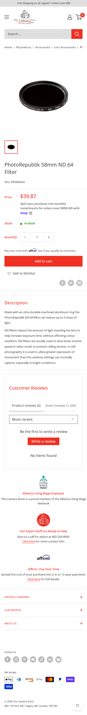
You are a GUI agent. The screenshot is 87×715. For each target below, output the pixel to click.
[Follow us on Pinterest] (24, 659)
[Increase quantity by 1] (49, 237)
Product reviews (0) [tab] (26, 405)
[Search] (77, 34)
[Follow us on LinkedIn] (50, 659)
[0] (79, 17)
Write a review (43, 441)
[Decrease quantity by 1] (25, 237)
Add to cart (43, 261)
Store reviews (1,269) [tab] (60, 405)
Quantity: (11, 237)
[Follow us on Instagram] (16, 659)
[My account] (70, 17)
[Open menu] (6, 17)
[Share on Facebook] (62, 283)
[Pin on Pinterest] (71, 283)
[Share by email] (79, 283)
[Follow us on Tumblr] (58, 659)
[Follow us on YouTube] (33, 659)
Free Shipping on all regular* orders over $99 (43, 3)
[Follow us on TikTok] (41, 659)
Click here (28, 541)
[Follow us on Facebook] (7, 659)
